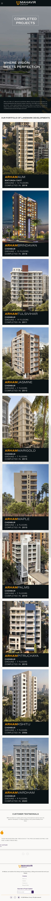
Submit (14, 464)
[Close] (39, 435)
